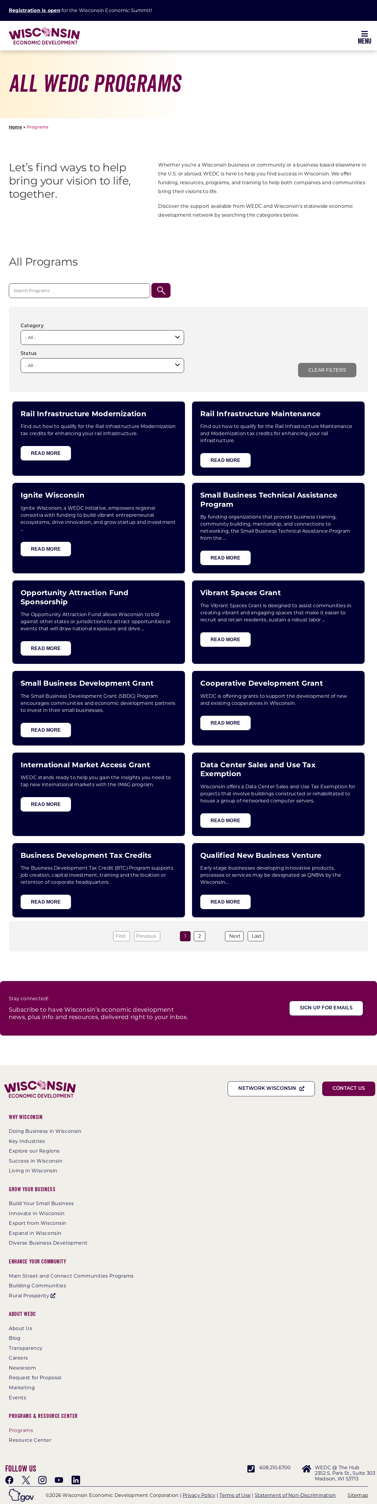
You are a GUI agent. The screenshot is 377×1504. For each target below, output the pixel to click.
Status (29, 353)
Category (32, 326)
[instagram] (42, 1480)
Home (15, 127)
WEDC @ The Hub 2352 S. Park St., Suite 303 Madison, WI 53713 (345, 1473)
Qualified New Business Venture (260, 855)
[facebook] (9, 1480)
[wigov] (21, 1490)
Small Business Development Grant (87, 683)
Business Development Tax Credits (86, 855)
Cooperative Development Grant (261, 683)
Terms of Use (235, 1495)
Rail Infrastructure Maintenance (260, 413)
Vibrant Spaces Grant (240, 592)
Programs (38, 127)
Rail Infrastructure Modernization (83, 413)
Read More (46, 453)
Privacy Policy (199, 1495)
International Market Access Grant (85, 765)
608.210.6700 (275, 1467)
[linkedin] (76, 1480)
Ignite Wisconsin (53, 495)
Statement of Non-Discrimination (295, 1495)
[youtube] (59, 1480)
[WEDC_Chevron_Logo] (44, 29)
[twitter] (26, 1480)
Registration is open (34, 10)
